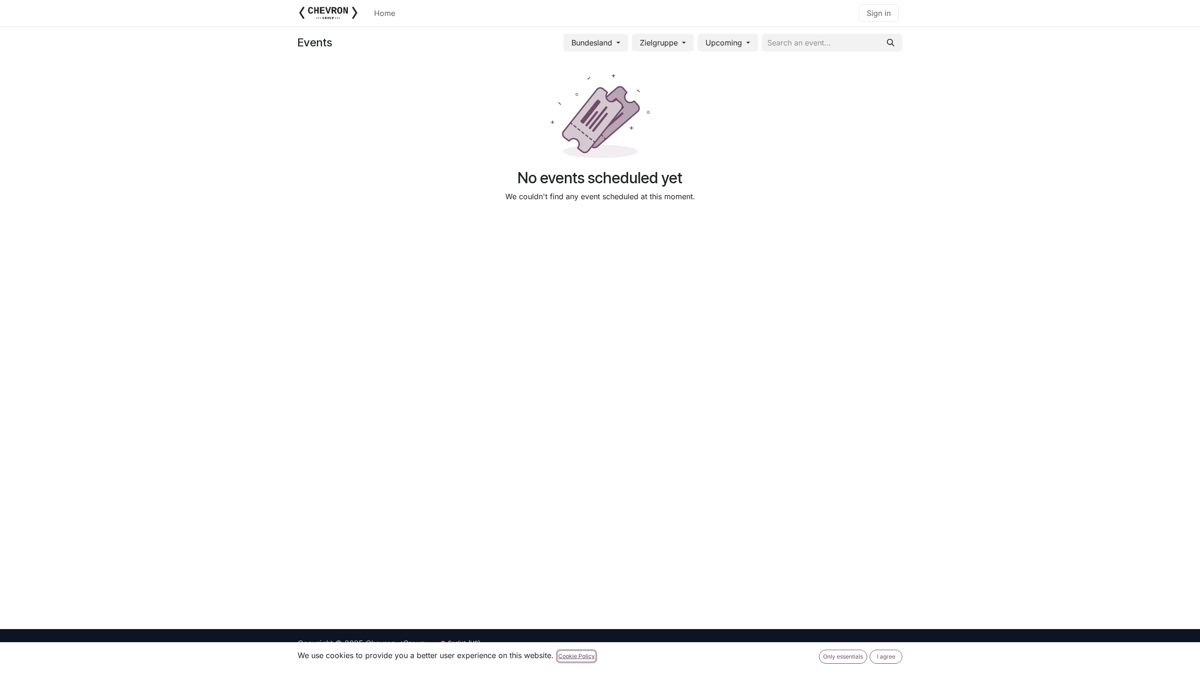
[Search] (890, 43)
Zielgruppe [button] (660, 42)
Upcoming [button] (724, 42)
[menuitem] (384, 13)
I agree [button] (886, 656)
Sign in (879, 13)
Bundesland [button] (593, 42)
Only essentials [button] (843, 656)
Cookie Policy (576, 656)
